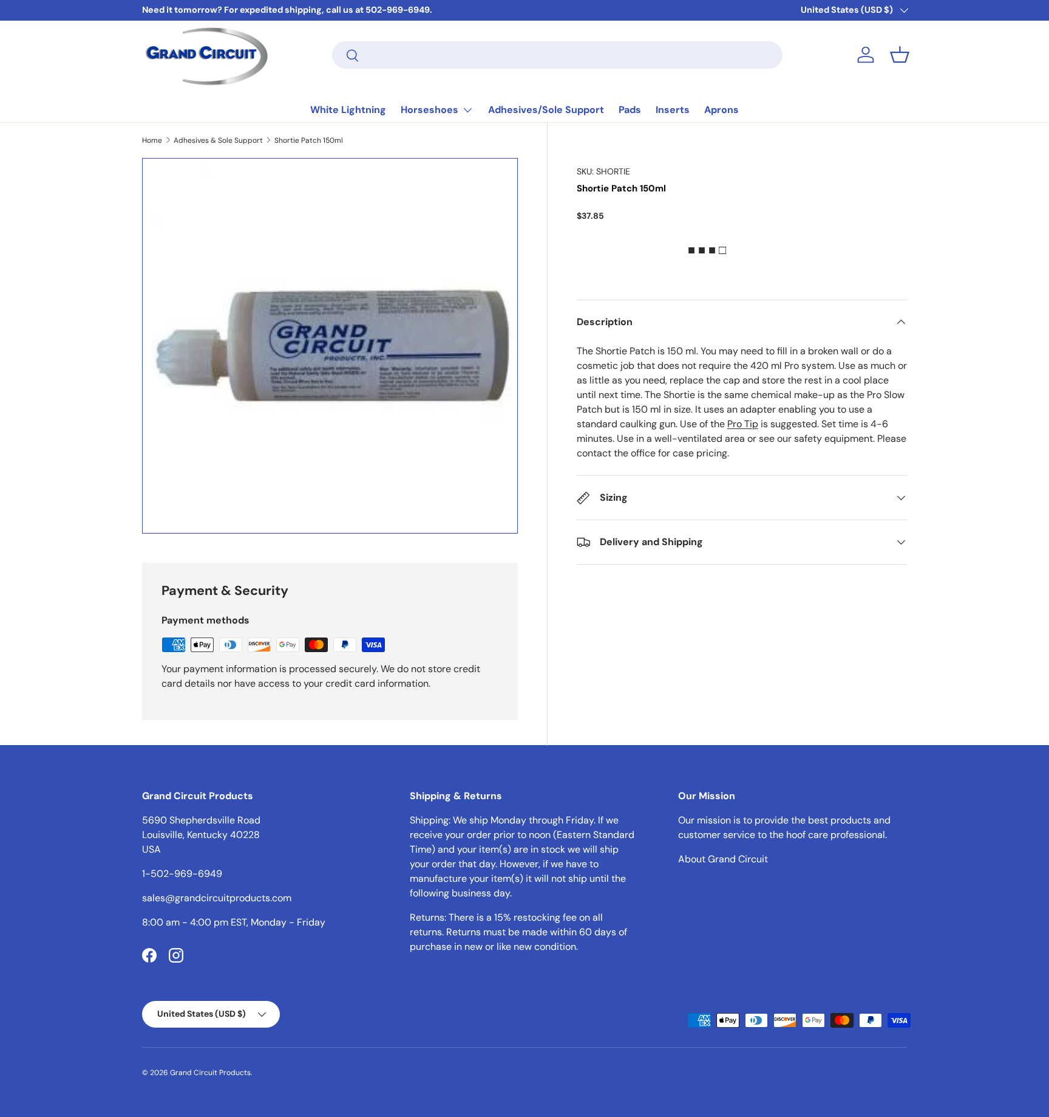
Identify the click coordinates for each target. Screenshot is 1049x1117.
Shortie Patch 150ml (308, 140)
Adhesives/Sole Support (546, 109)
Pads (630, 109)
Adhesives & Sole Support (218, 140)
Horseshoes (429, 109)
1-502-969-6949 (182, 873)
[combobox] (557, 55)
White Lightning (348, 109)
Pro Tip (742, 424)
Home (152, 140)
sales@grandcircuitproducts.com (216, 898)
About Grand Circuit (723, 859)
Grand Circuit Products (210, 1072)
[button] (899, 54)
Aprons (721, 109)
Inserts (673, 109)
